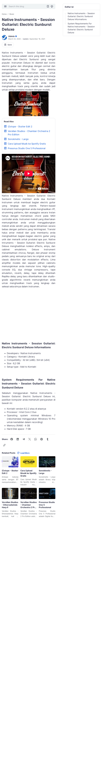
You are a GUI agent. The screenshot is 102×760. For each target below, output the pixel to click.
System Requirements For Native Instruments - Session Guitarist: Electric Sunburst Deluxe (81, 28)
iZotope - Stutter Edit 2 (20, 126)
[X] (29, 439)
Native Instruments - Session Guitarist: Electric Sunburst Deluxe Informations (81, 16)
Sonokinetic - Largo (18, 139)
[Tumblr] (47, 439)
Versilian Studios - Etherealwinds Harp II (10, 505)
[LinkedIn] (17, 439)
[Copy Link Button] (4, 445)
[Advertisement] (28, 315)
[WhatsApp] (35, 439)
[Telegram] (23, 439)
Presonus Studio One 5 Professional (26, 148)
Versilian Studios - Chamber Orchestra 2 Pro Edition (29, 133)
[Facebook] (11, 439)
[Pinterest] (41, 439)
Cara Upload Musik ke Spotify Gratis (27, 143)
